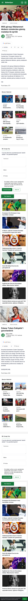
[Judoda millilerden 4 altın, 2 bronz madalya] (7, 421)
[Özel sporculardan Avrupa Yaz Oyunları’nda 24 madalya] (20, 118)
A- (21, 47)
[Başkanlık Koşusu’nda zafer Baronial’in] (20, 421)
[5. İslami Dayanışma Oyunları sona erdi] (7, 405)
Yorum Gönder (7, 189)
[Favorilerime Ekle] (11, 47)
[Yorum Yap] (15, 47)
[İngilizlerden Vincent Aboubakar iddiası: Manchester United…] (14, 278)
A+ (18, 47)
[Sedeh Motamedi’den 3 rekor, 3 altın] (7, 102)
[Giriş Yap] (25, 2)
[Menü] (2, 2)
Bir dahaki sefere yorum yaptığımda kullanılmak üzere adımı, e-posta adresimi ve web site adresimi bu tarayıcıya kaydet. (14, 184)
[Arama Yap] (22, 2)
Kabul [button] (24, 599)
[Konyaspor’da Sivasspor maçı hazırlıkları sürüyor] (14, 207)
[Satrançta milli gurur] (20, 405)
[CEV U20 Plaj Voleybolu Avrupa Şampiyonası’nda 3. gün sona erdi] (20, 390)
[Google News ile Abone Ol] (6, 43)
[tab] (20, 196)
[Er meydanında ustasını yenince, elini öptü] (7, 134)
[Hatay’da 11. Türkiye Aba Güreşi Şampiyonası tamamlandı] (7, 390)
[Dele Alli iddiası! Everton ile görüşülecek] (14, 260)
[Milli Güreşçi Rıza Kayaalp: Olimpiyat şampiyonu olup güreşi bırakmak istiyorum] (7, 118)
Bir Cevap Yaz (6, 149)
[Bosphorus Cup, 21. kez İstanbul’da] (20, 134)
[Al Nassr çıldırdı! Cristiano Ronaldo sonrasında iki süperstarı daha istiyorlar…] (14, 225)
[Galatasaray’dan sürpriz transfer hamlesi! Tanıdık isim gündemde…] (14, 243)
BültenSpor (9, 2)
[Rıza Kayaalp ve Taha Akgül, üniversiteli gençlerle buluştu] (20, 102)
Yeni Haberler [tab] (7, 196)
